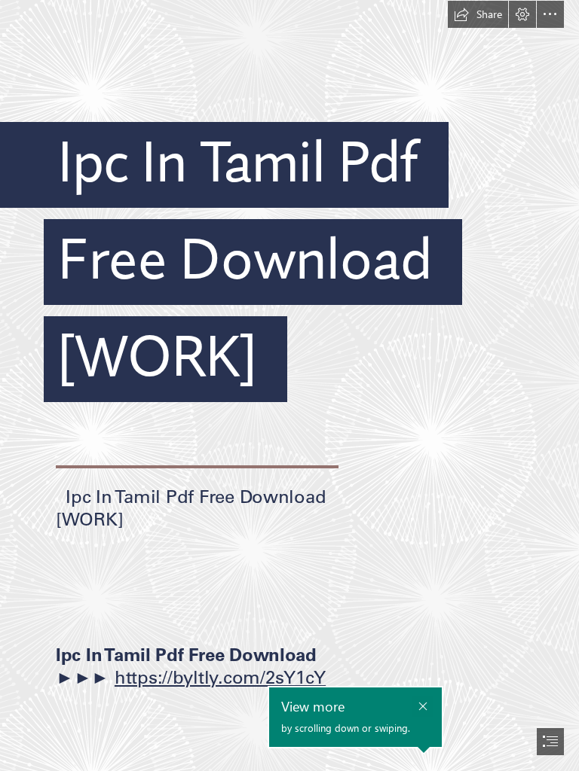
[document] (289, 385)
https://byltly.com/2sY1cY (220, 677)
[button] (478, 14)
